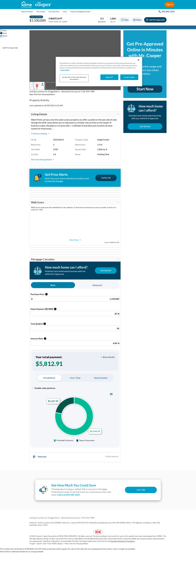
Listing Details (39, 114)
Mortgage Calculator (43, 259)
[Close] (138, 60)
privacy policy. (64, 70)
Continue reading (39, 133)
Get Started (145, 126)
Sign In (170, 4)
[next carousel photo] (117, 56)
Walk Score (37, 202)
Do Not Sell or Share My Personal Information (74, 78)
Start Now (145, 89)
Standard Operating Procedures (123, 541)
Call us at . (68, 494)
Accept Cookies (129, 77)
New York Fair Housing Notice (42, 94)
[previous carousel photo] (33, 56)
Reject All (109, 77)
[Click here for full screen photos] (117, 33)
